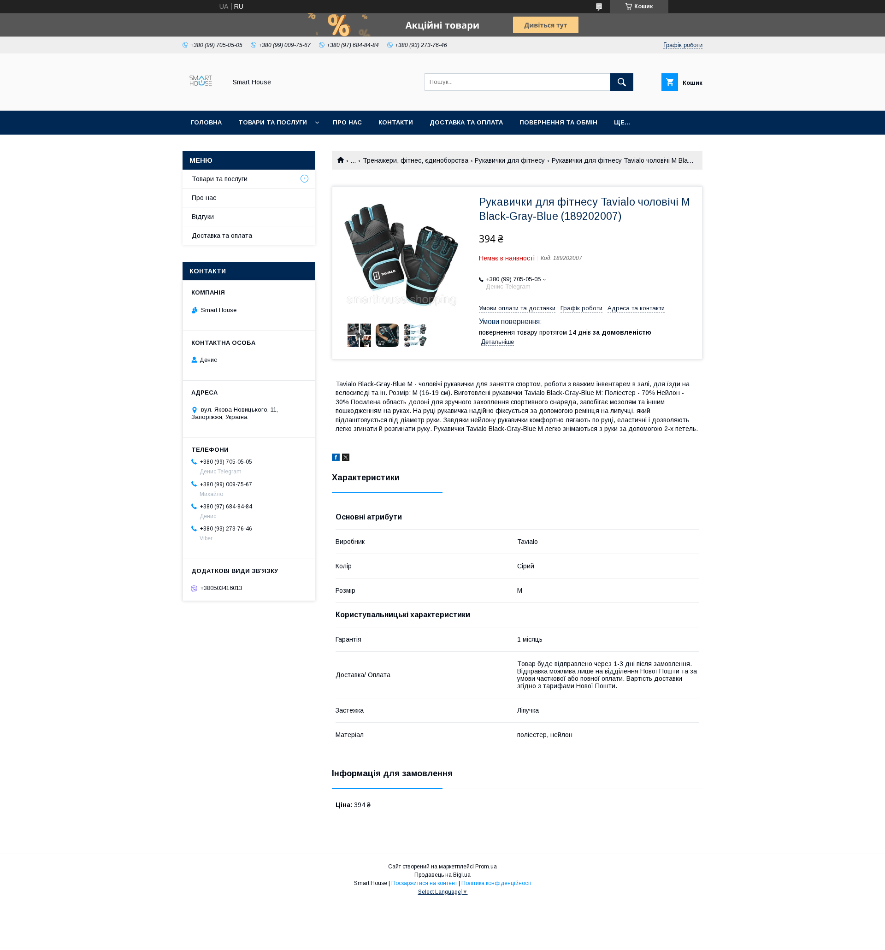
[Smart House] (202, 98)
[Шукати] (621, 82)
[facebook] (336, 458)
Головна (206, 122)
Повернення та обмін (558, 122)
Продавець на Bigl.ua (442, 875)
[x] (345, 458)
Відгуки (203, 216)
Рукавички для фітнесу (510, 160)
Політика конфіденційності (496, 883)
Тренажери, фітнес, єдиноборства (415, 160)
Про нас (347, 122)
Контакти (395, 122)
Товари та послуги (272, 122)
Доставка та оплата (466, 122)
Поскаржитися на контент (424, 883)
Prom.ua (486, 866)
